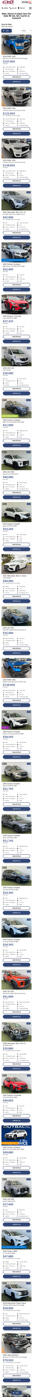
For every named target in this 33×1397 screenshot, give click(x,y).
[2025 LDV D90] (16, 460)
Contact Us (16, 82)
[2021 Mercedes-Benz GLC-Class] (16, 200)
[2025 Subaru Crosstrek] (16, 304)
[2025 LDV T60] (16, 616)
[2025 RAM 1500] (16, 97)
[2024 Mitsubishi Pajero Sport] (16, 1291)
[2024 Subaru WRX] (16, 1239)
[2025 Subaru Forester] (16, 512)
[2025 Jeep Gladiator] (16, 1343)
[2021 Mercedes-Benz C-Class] (16, 564)
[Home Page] (8, 2)
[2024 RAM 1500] (16, 45)
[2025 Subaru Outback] (16, 252)
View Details (16, 77)
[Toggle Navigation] (30, 8)
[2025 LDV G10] (16, 356)
